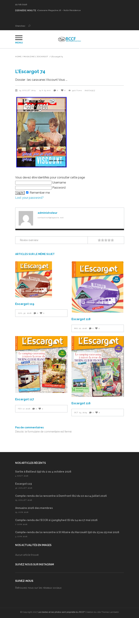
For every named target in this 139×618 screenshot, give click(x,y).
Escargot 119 (24, 304)
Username (59, 182)
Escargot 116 (80, 403)
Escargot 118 (80, 319)
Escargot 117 (24, 399)
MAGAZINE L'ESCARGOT (36, 57)
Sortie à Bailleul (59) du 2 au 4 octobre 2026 (43, 471)
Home (18, 57)
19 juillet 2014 (27, 90)
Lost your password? (29, 197)
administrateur (47, 212)
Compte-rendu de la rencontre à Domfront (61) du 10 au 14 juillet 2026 (61, 495)
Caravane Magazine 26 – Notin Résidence (59, 10)
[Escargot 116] (97, 366)
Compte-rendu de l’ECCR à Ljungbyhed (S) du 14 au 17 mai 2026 (56, 520)
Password (59, 187)
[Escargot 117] (41, 364)
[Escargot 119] (41, 279)
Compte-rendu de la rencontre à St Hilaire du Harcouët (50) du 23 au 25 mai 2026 (67, 532)
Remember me (39, 192)
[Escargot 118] (97, 287)
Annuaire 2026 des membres (34, 508)
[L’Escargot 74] (26, 218)
